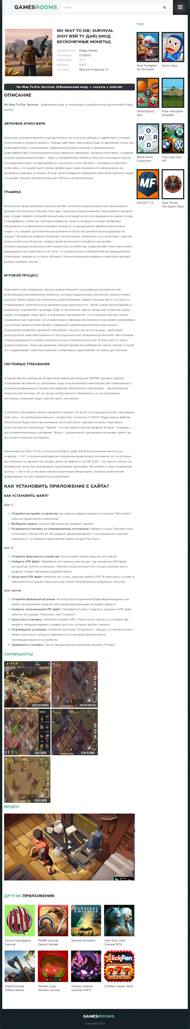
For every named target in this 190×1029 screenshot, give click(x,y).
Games (35, 7)
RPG (82, 60)
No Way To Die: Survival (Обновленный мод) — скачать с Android (69, 87)
